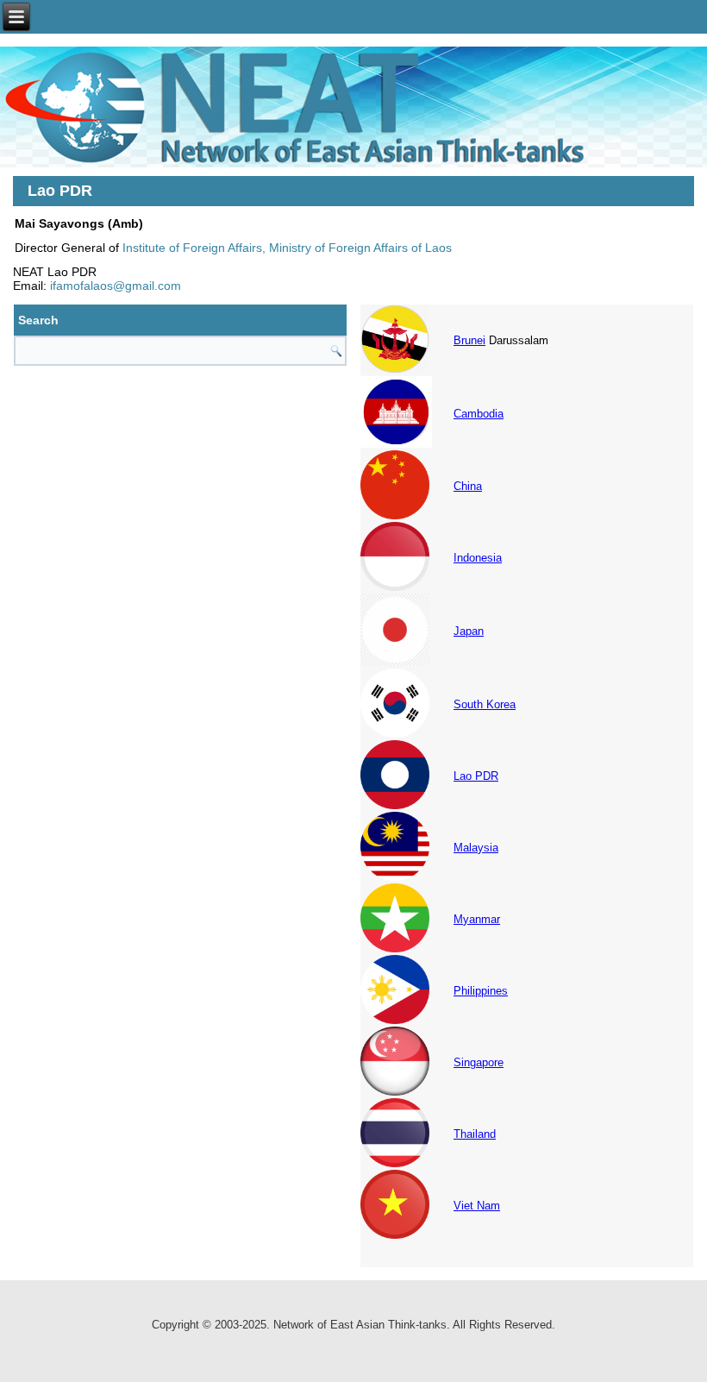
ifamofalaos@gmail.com (115, 285)
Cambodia (479, 413)
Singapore (479, 1062)
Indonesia (478, 557)
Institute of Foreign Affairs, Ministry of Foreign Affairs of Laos (287, 247)
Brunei (469, 340)
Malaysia (476, 847)
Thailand (475, 1134)
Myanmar (477, 919)
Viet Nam (477, 1205)
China (468, 486)
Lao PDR (476, 776)
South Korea (485, 704)
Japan (469, 631)
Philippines (481, 990)
